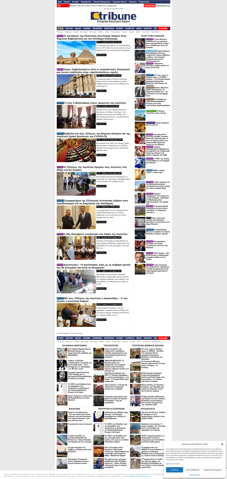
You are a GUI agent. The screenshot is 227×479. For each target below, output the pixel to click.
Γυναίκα (124, 32)
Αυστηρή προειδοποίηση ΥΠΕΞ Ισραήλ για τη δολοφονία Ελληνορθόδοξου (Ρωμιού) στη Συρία (80, 375)
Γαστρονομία (115, 32)
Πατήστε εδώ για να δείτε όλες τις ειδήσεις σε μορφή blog (93, 6)
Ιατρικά (131, 32)
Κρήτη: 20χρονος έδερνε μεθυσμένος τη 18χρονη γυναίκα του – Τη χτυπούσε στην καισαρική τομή (157, 92)
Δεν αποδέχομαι (193, 470)
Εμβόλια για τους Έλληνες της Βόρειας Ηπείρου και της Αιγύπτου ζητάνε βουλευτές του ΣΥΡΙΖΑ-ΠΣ (93, 135)
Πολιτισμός (93, 32)
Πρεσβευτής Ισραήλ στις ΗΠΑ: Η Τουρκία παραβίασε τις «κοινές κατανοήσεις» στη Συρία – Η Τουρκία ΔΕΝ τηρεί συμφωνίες (117, 377)
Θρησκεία (68, 32)
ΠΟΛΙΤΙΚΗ (69, 28)
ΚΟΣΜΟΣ (119, 28)
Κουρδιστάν (86, 2)
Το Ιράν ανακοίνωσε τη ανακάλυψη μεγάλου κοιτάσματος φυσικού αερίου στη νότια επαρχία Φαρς (158, 185)
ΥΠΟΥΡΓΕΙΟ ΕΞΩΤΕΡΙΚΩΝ (111, 409)
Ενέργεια (132, 2)
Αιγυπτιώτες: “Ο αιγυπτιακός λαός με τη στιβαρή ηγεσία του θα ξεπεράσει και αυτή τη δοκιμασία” (93, 266)
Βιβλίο (101, 32)
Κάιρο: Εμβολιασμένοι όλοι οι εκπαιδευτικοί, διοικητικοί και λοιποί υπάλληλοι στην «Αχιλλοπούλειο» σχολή (93, 71)
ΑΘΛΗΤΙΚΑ (148, 28)
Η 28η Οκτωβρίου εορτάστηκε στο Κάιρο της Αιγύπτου (95, 234)
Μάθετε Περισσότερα (140, 476)
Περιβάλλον (155, 32)
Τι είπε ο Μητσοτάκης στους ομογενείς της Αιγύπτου (95, 102)
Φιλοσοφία (83, 32)
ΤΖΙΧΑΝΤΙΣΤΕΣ (111, 345)
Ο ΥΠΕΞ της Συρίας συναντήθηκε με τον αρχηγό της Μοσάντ (157, 161)
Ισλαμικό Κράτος (120, 2)
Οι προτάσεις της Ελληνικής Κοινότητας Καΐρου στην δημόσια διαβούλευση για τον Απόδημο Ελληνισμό (91, 37)
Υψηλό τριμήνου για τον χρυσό (157, 124)
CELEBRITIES (129, 28)
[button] (222, 444)
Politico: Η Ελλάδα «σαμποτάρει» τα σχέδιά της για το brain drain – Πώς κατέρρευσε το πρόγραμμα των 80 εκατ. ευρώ (80, 365)
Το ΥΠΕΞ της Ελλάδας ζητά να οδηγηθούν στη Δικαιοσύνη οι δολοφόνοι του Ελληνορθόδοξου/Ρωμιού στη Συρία (79, 388)
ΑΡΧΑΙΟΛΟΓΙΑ (147, 409)
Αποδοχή (174, 470)
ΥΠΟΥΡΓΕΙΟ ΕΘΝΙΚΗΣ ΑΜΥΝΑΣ (148, 345)
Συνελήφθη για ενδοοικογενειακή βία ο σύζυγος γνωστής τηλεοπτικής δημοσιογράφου (158, 102)
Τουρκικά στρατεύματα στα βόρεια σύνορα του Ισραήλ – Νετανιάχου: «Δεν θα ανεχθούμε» (116, 400)
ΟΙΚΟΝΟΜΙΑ (97, 28)
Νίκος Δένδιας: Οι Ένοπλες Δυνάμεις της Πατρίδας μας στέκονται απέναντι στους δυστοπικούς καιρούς (152, 388)
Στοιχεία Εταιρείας (76, 333)
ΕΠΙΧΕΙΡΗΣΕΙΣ (109, 28)
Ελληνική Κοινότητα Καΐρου (113, 21)
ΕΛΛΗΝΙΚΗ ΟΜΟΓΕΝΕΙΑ (74, 345)
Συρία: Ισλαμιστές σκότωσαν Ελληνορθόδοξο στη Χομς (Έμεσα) (80, 398)
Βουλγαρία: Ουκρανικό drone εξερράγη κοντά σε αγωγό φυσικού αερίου (78, 461)
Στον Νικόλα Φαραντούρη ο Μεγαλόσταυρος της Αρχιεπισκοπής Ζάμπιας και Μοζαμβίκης (79, 352)
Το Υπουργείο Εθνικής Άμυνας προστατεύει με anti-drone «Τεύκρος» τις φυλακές (153, 364)
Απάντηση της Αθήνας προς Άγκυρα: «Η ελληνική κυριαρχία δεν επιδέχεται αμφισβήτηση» (116, 415)
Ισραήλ (67, 2)
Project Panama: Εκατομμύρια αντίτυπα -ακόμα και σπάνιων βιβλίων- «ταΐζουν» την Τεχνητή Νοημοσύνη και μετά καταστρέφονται (158, 56)
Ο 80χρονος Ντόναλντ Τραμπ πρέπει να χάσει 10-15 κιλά (157, 65)
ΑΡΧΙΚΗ (60, 28)
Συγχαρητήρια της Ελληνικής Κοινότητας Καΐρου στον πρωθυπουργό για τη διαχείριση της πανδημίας (92, 202)
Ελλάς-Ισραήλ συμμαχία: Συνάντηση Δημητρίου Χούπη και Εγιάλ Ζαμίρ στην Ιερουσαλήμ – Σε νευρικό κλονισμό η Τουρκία (153, 377)
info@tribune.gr (163, 6)
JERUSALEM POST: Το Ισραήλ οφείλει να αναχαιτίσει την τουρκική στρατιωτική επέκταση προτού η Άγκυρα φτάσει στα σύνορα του (117, 366)
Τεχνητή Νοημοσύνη (101, 2)
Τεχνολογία (146, 32)
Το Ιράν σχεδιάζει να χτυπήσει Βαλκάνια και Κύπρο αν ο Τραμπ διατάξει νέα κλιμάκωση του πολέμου (80, 439)
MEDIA (139, 28)
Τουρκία (75, 2)
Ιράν (59, 2)
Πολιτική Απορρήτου (63, 333)
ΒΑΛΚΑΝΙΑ (74, 409)
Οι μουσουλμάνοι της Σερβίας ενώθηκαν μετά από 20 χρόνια (79, 449)
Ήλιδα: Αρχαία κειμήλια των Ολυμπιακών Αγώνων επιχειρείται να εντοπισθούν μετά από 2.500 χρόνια (153, 439)
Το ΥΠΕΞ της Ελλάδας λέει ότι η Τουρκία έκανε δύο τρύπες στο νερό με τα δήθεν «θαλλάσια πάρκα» (117, 439)
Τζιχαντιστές (144, 2)
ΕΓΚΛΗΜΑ (86, 28)
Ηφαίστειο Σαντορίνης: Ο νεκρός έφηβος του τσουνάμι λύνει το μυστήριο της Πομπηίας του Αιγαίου (153, 427)
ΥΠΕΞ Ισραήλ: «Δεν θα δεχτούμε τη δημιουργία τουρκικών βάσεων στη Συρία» (157, 256)
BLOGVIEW (163, 28)
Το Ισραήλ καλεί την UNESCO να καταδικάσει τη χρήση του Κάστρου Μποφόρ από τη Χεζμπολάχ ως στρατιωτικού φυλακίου (153, 451)
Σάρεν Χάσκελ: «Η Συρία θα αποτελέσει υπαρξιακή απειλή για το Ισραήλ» (116, 387)
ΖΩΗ (155, 28)
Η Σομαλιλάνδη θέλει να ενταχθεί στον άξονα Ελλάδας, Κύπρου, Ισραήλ (158, 232)
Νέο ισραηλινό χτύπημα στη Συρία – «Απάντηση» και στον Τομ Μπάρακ (157, 244)
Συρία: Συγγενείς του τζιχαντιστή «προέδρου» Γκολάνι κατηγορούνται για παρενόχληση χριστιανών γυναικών (158, 269)
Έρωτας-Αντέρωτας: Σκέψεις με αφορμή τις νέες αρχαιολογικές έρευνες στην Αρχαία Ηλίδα (153, 415)
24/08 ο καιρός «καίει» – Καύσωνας (155, 171)
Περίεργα (60, 32)
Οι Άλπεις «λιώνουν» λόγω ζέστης (156, 112)
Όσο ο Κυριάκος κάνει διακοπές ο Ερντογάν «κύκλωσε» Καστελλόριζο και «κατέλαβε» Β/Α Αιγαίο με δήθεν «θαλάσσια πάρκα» (117, 451)
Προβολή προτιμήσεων (213, 470)
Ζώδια (107, 32)
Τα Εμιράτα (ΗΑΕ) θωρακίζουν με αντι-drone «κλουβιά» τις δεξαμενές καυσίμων (157, 209)
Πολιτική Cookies (194, 475)
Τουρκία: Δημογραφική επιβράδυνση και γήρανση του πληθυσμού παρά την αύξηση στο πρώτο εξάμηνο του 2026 (158, 151)
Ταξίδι (138, 32)
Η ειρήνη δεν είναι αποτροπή (80, 424)
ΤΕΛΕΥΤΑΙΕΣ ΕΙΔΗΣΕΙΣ (152, 36)
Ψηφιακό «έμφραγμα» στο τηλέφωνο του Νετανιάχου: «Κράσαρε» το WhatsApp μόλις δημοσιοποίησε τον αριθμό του (158, 199)
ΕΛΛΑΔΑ (78, 28)
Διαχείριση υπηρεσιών (173, 463)
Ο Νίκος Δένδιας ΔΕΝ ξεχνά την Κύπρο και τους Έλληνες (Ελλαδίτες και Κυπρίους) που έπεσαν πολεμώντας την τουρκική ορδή (153, 401)
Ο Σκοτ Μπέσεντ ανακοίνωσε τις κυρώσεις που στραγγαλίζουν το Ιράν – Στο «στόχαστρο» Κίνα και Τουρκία (158, 43)
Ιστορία (75, 32)
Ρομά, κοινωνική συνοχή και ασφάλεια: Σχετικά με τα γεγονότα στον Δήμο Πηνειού (158, 221)
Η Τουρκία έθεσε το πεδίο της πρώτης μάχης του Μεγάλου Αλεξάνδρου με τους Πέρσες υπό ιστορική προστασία (152, 463)
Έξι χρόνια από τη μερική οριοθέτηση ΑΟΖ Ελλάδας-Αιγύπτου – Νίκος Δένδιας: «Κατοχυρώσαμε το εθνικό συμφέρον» (116, 463)
